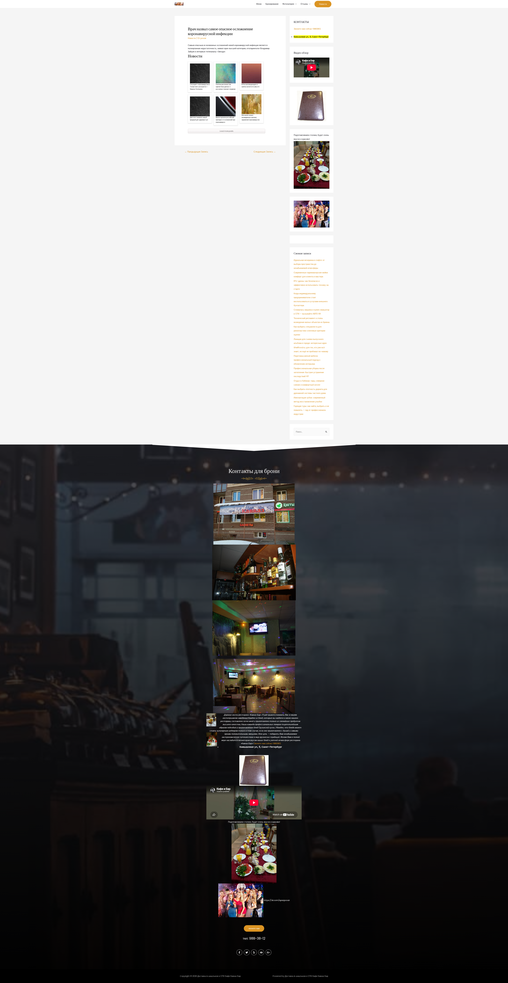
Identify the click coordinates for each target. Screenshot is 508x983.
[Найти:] (311, 431)
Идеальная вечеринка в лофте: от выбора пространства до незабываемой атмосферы (309, 264)
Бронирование (272, 4)
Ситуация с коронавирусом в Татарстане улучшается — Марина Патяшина (200, 86)
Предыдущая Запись (196, 151)
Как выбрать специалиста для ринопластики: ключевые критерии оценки (309, 330)
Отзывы (304, 4)
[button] (254, 928)
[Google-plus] (268, 952)
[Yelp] (254, 952)
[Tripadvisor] (261, 952)
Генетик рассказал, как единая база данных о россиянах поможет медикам (225, 86)
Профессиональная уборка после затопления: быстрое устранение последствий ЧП (309, 372)
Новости (192, 38)
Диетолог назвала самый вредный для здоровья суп (199, 118)
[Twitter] (247, 952)
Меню (259, 4)
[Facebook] (239, 952)
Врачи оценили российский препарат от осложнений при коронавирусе (225, 119)
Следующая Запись (265, 151)
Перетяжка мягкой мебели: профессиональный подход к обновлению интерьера (307, 360)
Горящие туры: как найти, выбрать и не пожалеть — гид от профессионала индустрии (311, 410)
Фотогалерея (288, 4)
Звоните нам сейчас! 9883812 (307, 28)
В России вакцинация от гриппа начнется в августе (250, 85)
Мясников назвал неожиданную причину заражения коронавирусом (251, 117)
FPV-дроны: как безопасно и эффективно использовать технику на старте (311, 285)
